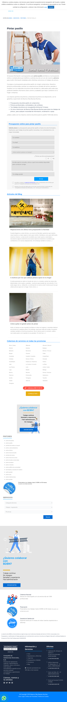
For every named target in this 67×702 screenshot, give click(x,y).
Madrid (27, 369)
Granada (45, 359)
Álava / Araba (12, 345)
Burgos (10, 353)
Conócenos (30, 662)
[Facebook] (4, 683)
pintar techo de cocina (11, 457)
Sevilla (10, 378)
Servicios (16, 18)
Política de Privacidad (31, 696)
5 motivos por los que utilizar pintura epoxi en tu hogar (30, 278)
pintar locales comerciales (12, 460)
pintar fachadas (10, 440)
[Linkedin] (12, 683)
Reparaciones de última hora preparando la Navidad (29, 229)
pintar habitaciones (11, 477)
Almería (11, 348)
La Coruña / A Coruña (31, 364)
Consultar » (33, 394)
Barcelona (28, 350)
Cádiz (44, 353)
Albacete (28, 345)
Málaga (44, 369)
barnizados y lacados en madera (14, 469)
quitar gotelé (9, 472)
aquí (45, 7)
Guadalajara (12, 361)
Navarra (28, 372)
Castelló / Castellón (30, 356)
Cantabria (11, 356)
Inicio (28, 654)
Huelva (44, 361)
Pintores (23, 18)
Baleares (11, 350)
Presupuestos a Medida (33, 660)
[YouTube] (9, 683)
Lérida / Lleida (46, 367)
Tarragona (28, 378)
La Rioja (45, 364)
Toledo (10, 380)
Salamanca (45, 375)
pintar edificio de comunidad (13, 467)
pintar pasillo (9, 443)
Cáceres (28, 353)
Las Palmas (12, 367)
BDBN (10, 18)
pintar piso (8, 474)
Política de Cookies (43, 696)
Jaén (10, 364)
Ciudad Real (46, 356)
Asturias (28, 348)
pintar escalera (9, 462)
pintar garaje (9, 479)
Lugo (10, 369)
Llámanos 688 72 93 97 (34, 388)
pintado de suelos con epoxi (13, 445)
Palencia (11, 375)
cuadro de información (30, 182)
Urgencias (30, 658)
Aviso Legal (21, 696)
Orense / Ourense (47, 372)
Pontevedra (28, 375)
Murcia (10, 372)
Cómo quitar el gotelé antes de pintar (24, 324)
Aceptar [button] (51, 7)
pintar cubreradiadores (12, 448)
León (27, 367)
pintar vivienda (9, 464)
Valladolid (45, 380)
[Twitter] (7, 683)
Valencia (28, 380)
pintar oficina (9, 450)
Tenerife (45, 378)
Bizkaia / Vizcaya (47, 350)
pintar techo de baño (11, 452)
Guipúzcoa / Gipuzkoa (31, 361)
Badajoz (45, 348)
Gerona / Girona (30, 359)
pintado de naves (10, 455)
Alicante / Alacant (47, 345)
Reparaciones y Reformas (34, 656)
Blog (28, 664)
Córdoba (11, 359)
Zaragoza (11, 383)
